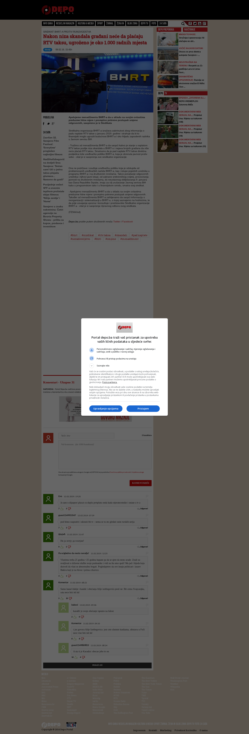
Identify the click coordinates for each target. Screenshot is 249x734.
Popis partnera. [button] (109, 382)
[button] (124, 365)
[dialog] (124, 367)
